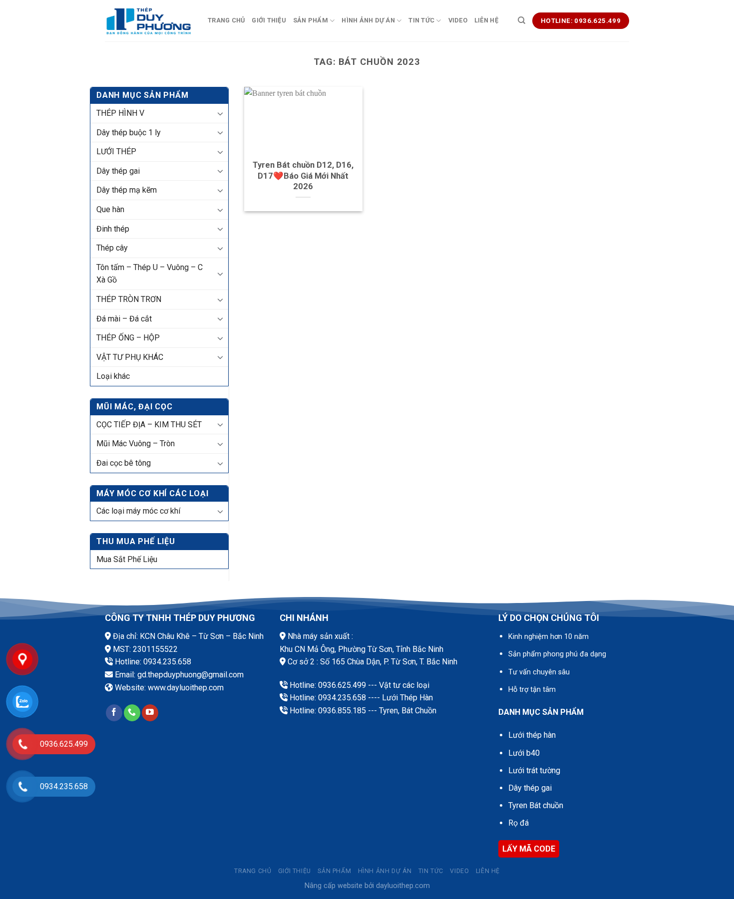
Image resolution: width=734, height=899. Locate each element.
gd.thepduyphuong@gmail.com (190, 674)
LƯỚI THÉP (116, 151)
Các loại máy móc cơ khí (138, 511)
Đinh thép (112, 229)
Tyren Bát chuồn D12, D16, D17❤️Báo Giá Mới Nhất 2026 (303, 175)
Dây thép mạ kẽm (126, 190)
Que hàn (110, 209)
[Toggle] (220, 113)
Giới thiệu (269, 20)
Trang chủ (226, 20)
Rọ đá (518, 823)
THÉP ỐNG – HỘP (128, 337)
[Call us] (132, 712)
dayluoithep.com (195, 687)
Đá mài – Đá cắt (124, 318)
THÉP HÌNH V (120, 113)
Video (457, 20)
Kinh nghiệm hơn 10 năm (548, 636)
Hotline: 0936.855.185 (328, 710)
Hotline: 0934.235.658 (153, 661)
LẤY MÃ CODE (528, 849)
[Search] (521, 20)
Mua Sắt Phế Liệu (126, 559)
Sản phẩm (310, 20)
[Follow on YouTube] (150, 712)
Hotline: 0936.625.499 (328, 685)
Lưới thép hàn (532, 735)
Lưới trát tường (534, 770)
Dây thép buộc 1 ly (128, 132)
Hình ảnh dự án (368, 20)
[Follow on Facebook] (114, 712)
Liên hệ (486, 20)
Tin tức (421, 20)
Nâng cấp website (334, 886)
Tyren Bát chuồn (535, 805)
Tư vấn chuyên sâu (539, 672)
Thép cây (112, 248)
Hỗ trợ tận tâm (532, 689)
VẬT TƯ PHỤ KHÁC (129, 357)
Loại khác (113, 376)
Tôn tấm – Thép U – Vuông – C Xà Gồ (149, 274)
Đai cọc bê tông (123, 463)
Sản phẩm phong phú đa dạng (557, 654)
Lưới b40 (524, 753)
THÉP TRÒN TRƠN (128, 299)
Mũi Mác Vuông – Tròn (135, 443)
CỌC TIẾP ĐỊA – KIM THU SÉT (149, 424)
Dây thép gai (118, 171)
